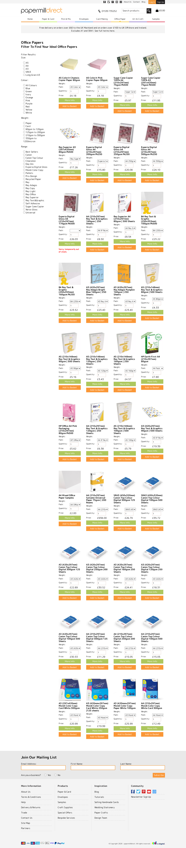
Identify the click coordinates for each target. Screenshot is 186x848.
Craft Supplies (65, 807)
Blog (96, 791)
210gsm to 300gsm (35, 135)
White (29, 112)
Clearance (31, 160)
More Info (70, 100)
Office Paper (120, 19)
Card (28, 126)
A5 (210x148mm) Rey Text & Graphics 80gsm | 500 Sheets (151, 290)
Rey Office (31, 194)
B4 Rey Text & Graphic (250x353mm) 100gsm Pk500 (149, 220)
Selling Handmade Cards (106, 802)
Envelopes (84, 19)
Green (29, 91)
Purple (29, 103)
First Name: (77, 763)
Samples (156, 19)
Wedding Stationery (104, 807)
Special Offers (65, 812)
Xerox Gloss (31, 209)
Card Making (102, 19)
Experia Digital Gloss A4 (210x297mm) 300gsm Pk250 (149, 151)
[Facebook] (133, 791)
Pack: (61, 87)
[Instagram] (154, 791)
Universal (30, 212)
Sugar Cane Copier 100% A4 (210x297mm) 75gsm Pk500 (123, 81)
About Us (25, 791)
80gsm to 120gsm (35, 129)
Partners (25, 828)
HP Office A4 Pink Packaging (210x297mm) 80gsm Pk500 (68, 429)
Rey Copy (30, 188)
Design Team (100, 817)
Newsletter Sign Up (141, 796)
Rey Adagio (31, 185)
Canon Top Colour (34, 157)
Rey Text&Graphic (35, 200)
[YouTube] (149, 791)
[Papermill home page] (41, 11)
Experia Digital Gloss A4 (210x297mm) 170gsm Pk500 (67, 220)
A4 (27, 65)
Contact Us (26, 817)
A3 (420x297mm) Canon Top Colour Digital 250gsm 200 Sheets (97, 568)
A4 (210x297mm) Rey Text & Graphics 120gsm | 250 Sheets (97, 429)
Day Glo (29, 163)
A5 (27, 62)
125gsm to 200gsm (35, 132)
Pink (28, 100)
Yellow (29, 109)
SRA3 (28, 71)
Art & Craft (137, 19)
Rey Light (31, 191)
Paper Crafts (101, 812)
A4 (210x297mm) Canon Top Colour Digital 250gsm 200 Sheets (124, 637)
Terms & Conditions (31, 796)
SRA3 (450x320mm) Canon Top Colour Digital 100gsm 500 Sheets (151, 499)
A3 (27, 68)
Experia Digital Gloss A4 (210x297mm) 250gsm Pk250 (122, 151)
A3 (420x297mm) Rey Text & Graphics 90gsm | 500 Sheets (151, 428)
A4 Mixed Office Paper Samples (67, 496)
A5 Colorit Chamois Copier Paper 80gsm (69, 79)
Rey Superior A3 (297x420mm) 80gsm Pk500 (67, 149)
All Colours (31, 85)
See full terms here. (105, 30)
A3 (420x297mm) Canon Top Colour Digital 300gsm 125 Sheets (69, 568)
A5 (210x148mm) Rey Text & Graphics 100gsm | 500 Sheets (124, 429)
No (59, 775)
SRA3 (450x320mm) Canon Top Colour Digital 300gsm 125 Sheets (124, 499)
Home (30, 19)
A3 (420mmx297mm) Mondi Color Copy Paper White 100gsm (125, 706)
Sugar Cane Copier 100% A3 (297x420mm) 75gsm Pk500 (150, 81)
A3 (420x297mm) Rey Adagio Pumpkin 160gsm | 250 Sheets (124, 291)
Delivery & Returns (30, 807)
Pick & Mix (66, 19)
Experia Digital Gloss (36, 166)
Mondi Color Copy (34, 170)
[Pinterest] (144, 791)
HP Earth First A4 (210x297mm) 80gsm (150, 359)
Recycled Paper (33, 179)
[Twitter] (138, 791)
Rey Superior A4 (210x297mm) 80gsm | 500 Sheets (124, 219)
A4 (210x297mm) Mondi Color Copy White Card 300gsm (151, 706)
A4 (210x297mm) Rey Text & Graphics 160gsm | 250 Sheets (97, 220)
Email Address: (28, 763)
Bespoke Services (66, 817)
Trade (24, 812)
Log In (152, 2)
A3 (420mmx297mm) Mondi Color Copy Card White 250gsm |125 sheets (97, 707)
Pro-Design (31, 176)
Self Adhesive (33, 203)
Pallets (29, 173)
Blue (28, 88)
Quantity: (63, 90)
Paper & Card (48, 19)
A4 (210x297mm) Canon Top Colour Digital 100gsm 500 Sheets (151, 637)
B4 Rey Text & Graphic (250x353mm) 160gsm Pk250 (67, 291)
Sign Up (160, 2)
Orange (29, 97)
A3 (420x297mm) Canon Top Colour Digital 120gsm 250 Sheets (151, 568)
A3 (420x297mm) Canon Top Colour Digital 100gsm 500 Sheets (69, 637)
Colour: (24, 80)
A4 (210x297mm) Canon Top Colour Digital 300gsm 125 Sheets (97, 637)
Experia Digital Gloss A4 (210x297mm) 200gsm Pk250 (94, 151)
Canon (29, 154)
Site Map (25, 823)
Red (27, 106)
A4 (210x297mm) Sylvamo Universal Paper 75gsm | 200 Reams (96, 499)
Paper (29, 123)
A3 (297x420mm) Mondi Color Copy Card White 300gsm (69, 706)
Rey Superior (32, 197)
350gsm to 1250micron (29, 140)
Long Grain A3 (33, 74)
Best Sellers (32, 151)
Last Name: (126, 763)
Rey (27, 182)
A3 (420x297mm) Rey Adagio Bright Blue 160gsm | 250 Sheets (96, 291)
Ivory (28, 94)
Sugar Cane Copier (35, 206)
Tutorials (99, 796)
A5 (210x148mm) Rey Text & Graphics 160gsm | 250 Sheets (124, 360)
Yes (49, 775)
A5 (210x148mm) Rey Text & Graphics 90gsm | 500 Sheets (69, 359)
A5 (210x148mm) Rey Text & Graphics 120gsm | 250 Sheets (97, 360)
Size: (23, 57)
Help (23, 802)
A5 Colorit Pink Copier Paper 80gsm (96, 79)
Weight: (25, 117)
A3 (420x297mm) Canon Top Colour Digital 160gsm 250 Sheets (124, 568)
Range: (24, 146)
